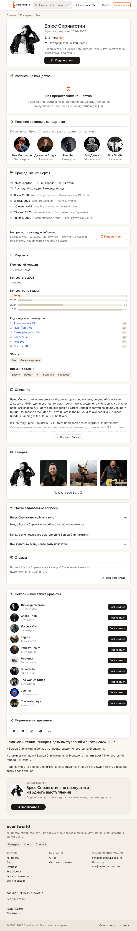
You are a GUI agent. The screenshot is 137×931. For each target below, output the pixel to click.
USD (123, 925)
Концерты (26, 15)
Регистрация (121, 5)
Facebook (63, 374)
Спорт (27, 844)
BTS (8, 904)
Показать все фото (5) (68, 492)
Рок (38, 15)
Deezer (28, 374)
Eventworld (18, 826)
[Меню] (9, 5)
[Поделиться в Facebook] (14, 731)
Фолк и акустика (30, 360)
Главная (11, 15)
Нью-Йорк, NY (23, 327)
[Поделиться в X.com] (23, 731)
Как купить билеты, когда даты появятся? (39, 544)
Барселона (21, 337)
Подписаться (117, 607)
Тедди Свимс (14, 908)
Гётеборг (20, 341)
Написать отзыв (115, 577)
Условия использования (107, 857)
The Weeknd (14, 913)
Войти (106, 5)
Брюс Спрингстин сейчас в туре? (33, 517)
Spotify (16, 374)
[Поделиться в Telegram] (40, 731)
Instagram (48, 374)
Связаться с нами (60, 862)
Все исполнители (17, 876)
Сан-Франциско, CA (27, 332)
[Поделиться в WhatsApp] (31, 731)
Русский (108, 925)
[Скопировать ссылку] (49, 731)
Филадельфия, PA (24, 323)
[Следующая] (122, 144)
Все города (13, 871)
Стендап (41, 844)
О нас (52, 857)
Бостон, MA (21, 346)
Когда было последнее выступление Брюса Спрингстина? (50, 534)
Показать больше (70, 437)
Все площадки (15, 880)
